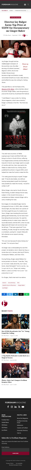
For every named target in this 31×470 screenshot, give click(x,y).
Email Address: (6, 447)
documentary (11, 282)
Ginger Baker (21, 285)
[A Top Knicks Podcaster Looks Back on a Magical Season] (15, 346)
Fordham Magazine (15, 17)
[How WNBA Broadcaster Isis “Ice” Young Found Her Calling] (15, 321)
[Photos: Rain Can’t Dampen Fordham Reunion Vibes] (15, 370)
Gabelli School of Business (9, 285)
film (18, 282)
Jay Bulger (5, 288)
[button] (25, 4)
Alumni (4, 282)
